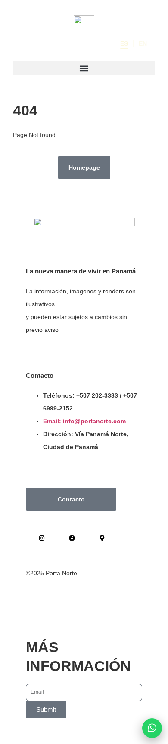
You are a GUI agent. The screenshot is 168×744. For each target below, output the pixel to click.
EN (143, 43)
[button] (84, 68)
